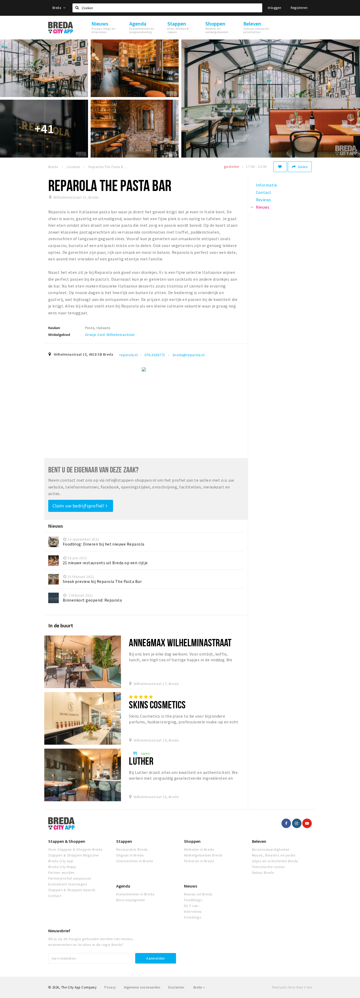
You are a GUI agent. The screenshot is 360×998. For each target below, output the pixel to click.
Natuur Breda (263, 872)
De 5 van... (192, 905)
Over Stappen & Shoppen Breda (75, 849)
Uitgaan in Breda (130, 855)
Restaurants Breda (132, 849)
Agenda (123, 886)
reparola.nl (128, 354)
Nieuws (190, 886)
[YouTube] (307, 823)
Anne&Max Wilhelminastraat (180, 642)
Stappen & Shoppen (66, 841)
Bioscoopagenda (130, 900)
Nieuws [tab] (263, 207)
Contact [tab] (263, 192)
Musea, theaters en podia (273, 855)
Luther (141, 761)
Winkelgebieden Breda (203, 855)
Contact (54, 895)
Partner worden (61, 872)
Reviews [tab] (263, 199)
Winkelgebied (59, 334)
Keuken (54, 327)
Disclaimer (176, 987)
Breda (57, 8)
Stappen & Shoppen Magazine (73, 855)
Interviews (193, 911)
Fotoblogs (192, 917)
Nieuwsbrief (59, 930)
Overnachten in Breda (134, 861)
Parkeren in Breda (199, 861)
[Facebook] (286, 823)
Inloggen (274, 8)
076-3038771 (154, 354)
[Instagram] (296, 823)
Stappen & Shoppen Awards (72, 890)
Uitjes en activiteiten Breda (275, 861)
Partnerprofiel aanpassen (69, 878)
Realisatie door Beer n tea (292, 987)
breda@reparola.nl (188, 354)
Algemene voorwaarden (142, 987)
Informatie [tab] (266, 185)
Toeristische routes (268, 866)
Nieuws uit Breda (198, 894)
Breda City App (61, 861)
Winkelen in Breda (199, 849)
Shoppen (192, 841)
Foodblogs (193, 900)
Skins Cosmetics (157, 704)
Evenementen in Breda (135, 894)
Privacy (110, 987)
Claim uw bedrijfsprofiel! (79, 506)
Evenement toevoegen (67, 884)
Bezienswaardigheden (271, 849)
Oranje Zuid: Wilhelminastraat (110, 334)
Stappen (124, 841)
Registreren (299, 8)
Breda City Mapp (62, 866)
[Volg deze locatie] (280, 167)
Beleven (259, 841)
